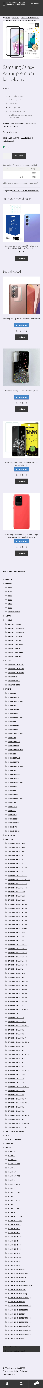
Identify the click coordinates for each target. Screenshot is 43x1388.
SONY (7, 1135)
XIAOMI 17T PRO (14, 1208)
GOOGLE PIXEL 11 (14, 640)
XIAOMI (8, 1148)
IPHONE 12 (12, 705)
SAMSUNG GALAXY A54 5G (17, 989)
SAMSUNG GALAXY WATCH (14, 1131)
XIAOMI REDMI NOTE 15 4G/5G (19, 1326)
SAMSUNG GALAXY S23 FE (17, 1066)
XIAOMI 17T (12, 1204)
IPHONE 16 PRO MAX (15, 782)
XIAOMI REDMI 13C (14, 1245)
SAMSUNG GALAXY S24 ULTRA (18, 1087)
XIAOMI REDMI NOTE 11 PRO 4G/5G (20, 1285)
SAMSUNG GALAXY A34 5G (17, 953)
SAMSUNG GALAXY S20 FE (17, 1022)
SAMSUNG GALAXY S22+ (16, 1058)
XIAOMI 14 (11, 1168)
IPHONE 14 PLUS (14, 742)
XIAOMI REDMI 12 (14, 1233)
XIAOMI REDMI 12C (14, 1237)
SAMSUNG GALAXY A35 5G (30, 18)
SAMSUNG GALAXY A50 (16, 969)
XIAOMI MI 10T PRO (15, 1221)
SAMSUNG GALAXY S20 (16, 1018)
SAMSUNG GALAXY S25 (16, 1095)
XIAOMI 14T (12, 1172)
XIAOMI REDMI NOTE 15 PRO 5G (19, 1330)
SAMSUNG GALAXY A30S (16, 932)
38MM (10, 587)
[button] (37, 25)
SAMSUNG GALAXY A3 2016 (17, 928)
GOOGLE (8, 620)
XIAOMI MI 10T (13, 1212)
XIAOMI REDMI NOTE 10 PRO (18, 1273)
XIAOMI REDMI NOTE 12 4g (17, 1294)
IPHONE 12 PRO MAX (15, 717)
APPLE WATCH (10, 583)
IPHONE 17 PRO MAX (15, 798)
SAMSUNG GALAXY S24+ (16, 1091)
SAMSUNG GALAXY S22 (16, 1050)
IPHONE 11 (12, 693)
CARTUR (8, 616)
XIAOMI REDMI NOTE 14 (16, 1314)
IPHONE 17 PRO (13, 794)
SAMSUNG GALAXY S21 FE (17, 1038)
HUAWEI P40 (12, 677)
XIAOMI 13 (11, 1156)
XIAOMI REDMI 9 (13, 1261)
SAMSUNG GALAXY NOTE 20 (18, 1009)
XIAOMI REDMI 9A (14, 1265)
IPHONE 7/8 (12, 811)
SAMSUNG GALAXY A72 (16, 1005)
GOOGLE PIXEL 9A (14, 656)
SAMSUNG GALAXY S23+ (16, 1074)
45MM (10, 608)
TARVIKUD (9, 1143)
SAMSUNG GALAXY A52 (16, 977)
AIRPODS (8, 579)
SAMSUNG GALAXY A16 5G (17, 884)
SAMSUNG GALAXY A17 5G (17, 888)
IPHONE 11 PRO (13, 697)
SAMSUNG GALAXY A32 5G (17, 945)
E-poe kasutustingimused (15, 1351)
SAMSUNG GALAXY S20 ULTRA (18, 1026)
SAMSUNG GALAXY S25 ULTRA (18, 1103)
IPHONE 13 (12, 721)
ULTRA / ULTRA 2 (14, 612)
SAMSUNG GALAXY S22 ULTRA (18, 1054)
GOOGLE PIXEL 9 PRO (15, 652)
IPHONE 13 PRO (13, 729)
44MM (10, 604)
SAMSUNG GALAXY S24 (16, 1079)
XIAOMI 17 (11, 1196)
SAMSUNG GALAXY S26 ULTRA (18, 1115)
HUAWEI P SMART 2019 (16, 665)
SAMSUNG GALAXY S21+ (16, 1046)
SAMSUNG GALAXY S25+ (16, 1107)
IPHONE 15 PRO (13, 762)
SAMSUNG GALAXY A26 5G (17, 920)
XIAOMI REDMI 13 (14, 1241)
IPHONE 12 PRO (13, 713)
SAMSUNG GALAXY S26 (16, 1111)
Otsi (21, 1384)
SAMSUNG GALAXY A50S (16, 973)
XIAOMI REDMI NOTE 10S (17, 1277)
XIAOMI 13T (12, 1160)
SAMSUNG (15, 18)
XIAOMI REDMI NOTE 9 (16, 1338)
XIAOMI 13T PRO (14, 1164)
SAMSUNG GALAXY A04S (16, 847)
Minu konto (7, 1384)
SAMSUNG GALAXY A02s (16, 843)
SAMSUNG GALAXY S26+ (16, 1119)
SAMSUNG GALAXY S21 (16, 1034)
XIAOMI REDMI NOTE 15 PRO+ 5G (20, 1334)
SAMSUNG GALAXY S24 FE (17, 1082)
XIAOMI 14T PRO (14, 1176)
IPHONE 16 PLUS (14, 774)
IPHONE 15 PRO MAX (15, 766)
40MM (10, 591)
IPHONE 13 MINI (13, 725)
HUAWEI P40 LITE (14, 681)
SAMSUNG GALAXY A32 (16, 940)
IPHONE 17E (12, 802)
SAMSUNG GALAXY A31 (16, 936)
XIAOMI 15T (12, 1188)
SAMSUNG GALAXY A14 (16, 871)
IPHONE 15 (12, 754)
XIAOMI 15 (11, 1180)
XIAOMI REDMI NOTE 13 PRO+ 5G (20, 1310)
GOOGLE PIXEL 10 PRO (16, 628)
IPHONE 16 (12, 770)
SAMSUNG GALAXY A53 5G (17, 985)
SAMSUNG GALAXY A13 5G (17, 867)
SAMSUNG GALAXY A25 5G (17, 916)
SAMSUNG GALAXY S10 (16, 1014)
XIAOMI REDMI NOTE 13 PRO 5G (19, 1306)
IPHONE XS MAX (13, 831)
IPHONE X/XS (13, 827)
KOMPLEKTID (10, 835)
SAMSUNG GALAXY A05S (16, 851)
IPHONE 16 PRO (13, 778)
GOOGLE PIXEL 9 (14, 648)
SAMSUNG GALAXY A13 (16, 863)
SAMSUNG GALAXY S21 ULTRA (18, 1042)
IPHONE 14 (12, 738)
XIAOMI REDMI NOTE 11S (17, 1290)
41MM (10, 596)
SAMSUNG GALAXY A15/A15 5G (19, 880)
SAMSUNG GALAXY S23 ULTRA (18, 1070)
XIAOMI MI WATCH (14, 1225)
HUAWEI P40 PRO (14, 685)
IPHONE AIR (12, 815)
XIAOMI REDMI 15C (14, 1257)
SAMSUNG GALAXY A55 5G (17, 993)
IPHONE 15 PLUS (14, 758)
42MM (10, 600)
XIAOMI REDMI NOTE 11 (16, 1281)
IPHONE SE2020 (13, 819)
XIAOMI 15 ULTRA (14, 1184)
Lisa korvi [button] (22, 258)
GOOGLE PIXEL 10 (14, 624)
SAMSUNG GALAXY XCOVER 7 (18, 1123)
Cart (33, 1382)
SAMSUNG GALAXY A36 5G (17, 961)
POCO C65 (11, 1151)
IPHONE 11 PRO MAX (15, 701)
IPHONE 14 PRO (13, 746)
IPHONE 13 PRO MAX (15, 734)
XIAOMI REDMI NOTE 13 (16, 1302)
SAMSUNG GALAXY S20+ (16, 1030)
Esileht (7, 18)
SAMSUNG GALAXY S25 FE (17, 1099)
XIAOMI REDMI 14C (14, 1249)
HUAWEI (8, 660)
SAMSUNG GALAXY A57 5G (17, 1001)
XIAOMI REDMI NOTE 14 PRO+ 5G (20, 1322)
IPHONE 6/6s (12, 807)
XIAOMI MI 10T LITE (15, 1216)
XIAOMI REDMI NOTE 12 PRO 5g (19, 1298)
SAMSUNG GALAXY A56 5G (17, 997)
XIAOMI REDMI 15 (14, 1253)
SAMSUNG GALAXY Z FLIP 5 (17, 1127)
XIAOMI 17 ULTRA (14, 1200)
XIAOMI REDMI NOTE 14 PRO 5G (19, 1318)
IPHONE (8, 689)
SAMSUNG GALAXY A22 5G (17, 908)
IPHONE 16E (12, 786)
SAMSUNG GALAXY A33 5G (17, 949)
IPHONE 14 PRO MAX (15, 750)
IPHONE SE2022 (13, 823)
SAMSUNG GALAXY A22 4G (17, 904)
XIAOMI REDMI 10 (14, 1229)
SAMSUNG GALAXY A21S (16, 900)
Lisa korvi (19, 156)
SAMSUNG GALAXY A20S (16, 896)
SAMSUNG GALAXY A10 (16, 855)
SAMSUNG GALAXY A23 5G (17, 912)
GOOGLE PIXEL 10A (15, 636)
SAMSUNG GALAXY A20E (16, 892)
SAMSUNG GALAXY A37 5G (17, 965)
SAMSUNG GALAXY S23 (16, 1062)
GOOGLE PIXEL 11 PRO (16, 644)
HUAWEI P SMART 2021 (16, 673)
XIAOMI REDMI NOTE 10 (16, 1269)
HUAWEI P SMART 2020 (16, 669)
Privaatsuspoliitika (12, 1347)
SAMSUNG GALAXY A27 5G (17, 924)
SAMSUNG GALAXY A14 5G (17, 876)
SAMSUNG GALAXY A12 (16, 859)
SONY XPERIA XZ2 (14, 1139)
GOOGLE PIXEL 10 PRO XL (17, 632)
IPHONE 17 (12, 790)
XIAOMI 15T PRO (14, 1192)
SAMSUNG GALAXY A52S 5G (18, 981)
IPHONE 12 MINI (13, 709)
